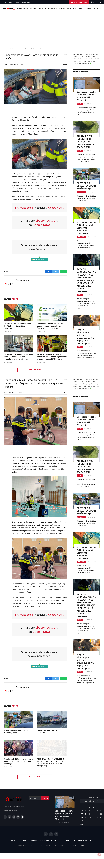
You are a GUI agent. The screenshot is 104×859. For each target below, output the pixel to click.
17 (82, 814)
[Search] (100, 2)
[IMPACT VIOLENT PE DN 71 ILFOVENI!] (52, 719)
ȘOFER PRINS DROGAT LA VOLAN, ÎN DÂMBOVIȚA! (86, 186)
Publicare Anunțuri (26, 2)
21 (97, 814)
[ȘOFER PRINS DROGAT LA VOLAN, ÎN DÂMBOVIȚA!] (86, 176)
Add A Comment (35, 370)
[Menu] (4, 8)
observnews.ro (45, 220)
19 (90, 814)
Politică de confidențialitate (78, 840)
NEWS (89, 8)
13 (93, 811)
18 (86, 814)
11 (86, 811)
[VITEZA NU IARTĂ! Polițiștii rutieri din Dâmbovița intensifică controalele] (18, 312)
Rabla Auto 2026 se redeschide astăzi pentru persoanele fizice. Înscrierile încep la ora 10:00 (50, 326)
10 (82, 811)
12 (90, 811)
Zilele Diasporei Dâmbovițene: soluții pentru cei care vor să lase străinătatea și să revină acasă (18, 356)
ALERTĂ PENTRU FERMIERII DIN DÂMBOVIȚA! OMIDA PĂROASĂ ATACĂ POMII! (85, 141)
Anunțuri (82, 8)
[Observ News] (11, 8)
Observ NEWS (56, 207)
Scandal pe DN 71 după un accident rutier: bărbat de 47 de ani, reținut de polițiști (18, 761)
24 (82, 817)
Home (19, 8)
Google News (42, 225)
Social (25, 8)
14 (97, 811)
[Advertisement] (52, 30)
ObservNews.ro (10, 64)
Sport (75, 8)
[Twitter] (6, 118)
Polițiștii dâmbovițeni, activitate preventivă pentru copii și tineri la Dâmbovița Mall (85, 336)
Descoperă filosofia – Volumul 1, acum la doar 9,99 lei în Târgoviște (86, 96)
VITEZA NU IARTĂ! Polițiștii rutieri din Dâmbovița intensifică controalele (17, 326)
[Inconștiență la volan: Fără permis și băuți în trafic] (35, 104)
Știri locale (51, 8)
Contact (5, 2)
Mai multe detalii (24, 207)
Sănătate (32, 8)
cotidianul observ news (79, 2)
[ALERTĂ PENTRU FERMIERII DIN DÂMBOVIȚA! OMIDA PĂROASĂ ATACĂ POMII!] (86, 129)
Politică (61, 8)
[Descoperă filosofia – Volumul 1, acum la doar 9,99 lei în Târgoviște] (86, 84)
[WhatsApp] (6, 123)
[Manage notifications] (99, 854)
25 (86, 817)
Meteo (10, 2)
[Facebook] (6, 114)
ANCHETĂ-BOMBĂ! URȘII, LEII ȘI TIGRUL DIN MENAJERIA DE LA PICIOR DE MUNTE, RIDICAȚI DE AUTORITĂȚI (50, 762)
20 (93, 814)
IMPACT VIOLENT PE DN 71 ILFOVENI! (48, 731)
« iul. (81, 824)
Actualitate (42, 8)
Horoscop (16, 2)
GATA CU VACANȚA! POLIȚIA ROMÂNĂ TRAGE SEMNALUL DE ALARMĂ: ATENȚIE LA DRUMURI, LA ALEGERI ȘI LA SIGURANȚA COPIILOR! (86, 280)
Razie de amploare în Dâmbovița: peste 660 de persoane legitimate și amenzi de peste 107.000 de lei (52, 356)
